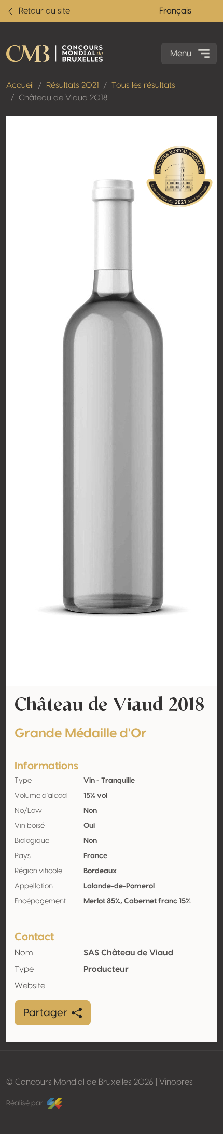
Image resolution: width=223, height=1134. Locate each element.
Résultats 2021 (72, 85)
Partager (45, 1013)
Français (175, 11)
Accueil (20, 85)
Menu (180, 53)
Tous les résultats (143, 85)
